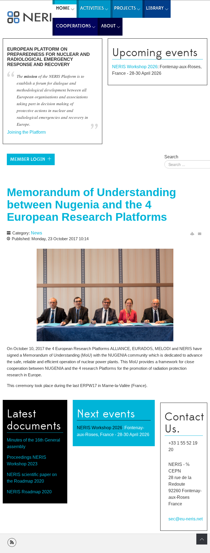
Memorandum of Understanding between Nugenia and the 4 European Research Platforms (91, 204)
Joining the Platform (26, 132)
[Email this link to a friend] (200, 233)
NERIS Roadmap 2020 (29, 491)
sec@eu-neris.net (185, 518)
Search (171, 156)
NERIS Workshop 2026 (135, 66)
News (36, 233)
